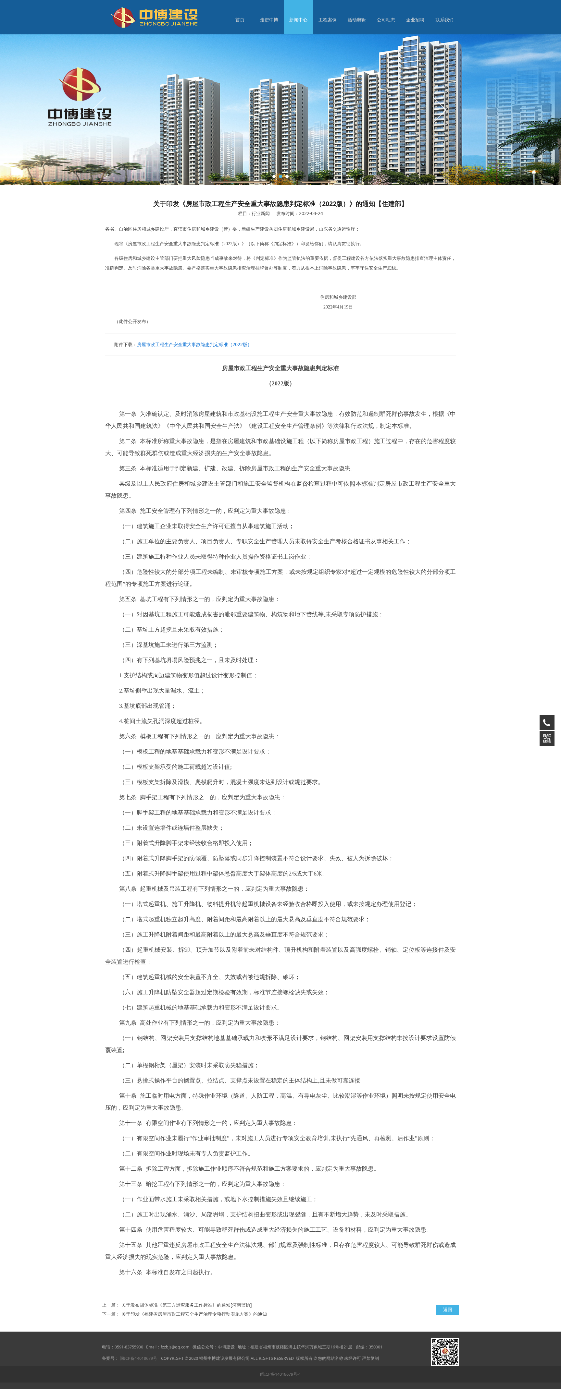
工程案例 (327, 20)
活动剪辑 (357, 20)
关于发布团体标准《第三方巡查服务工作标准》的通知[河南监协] (186, 1305)
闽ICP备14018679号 (138, 1358)
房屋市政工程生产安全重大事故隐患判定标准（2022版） (194, 344)
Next (439, 109)
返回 (447, 1309)
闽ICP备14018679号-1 (280, 1374)
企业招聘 (415, 20)
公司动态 (386, 20)
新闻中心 (298, 20)
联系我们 (444, 20)
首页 (239, 20)
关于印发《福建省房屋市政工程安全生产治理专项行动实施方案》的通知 (194, 1314)
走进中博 (269, 20)
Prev (99, 109)
